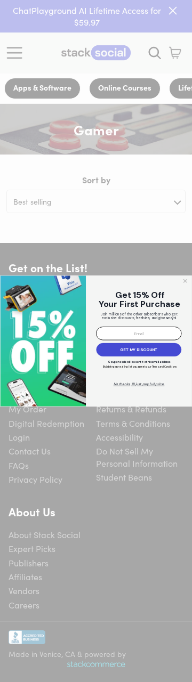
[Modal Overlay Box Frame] (96, 341)
